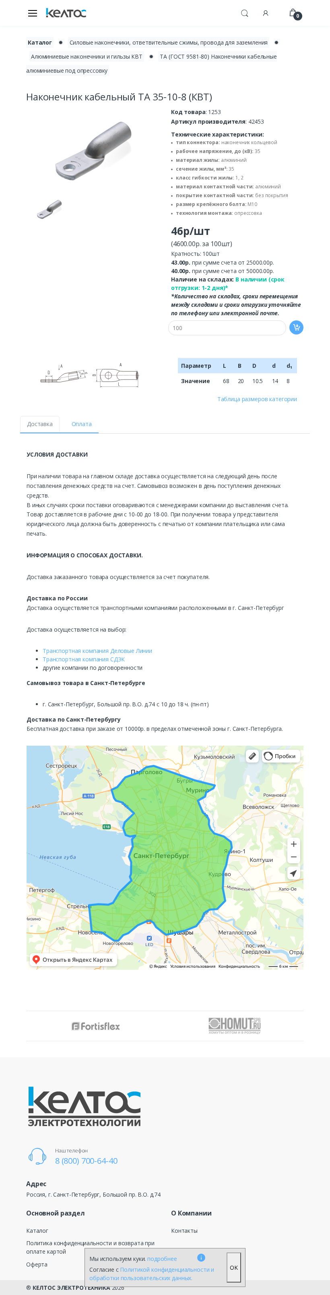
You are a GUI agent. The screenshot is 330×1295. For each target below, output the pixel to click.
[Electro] (66, 13)
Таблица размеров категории (257, 399)
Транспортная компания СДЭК (84, 659)
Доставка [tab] (40, 424)
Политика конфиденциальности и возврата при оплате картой (90, 1247)
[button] (244, 12)
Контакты (184, 1230)
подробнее (162, 1258)
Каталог (40, 42)
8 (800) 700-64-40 (86, 1160)
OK (234, 1267)
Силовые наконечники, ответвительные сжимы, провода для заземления (169, 42)
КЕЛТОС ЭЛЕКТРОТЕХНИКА (71, 1287)
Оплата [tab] (82, 424)
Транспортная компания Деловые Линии (97, 651)
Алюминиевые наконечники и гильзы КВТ (86, 56)
